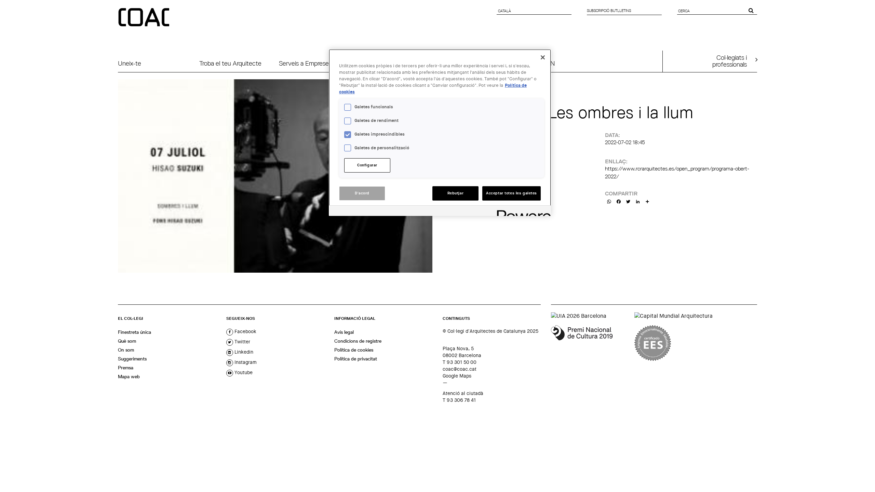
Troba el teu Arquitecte (230, 63)
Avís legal (344, 332)
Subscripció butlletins (609, 10)
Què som (127, 341)
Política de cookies (353, 350)
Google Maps (457, 376)
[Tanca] (542, 57)
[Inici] (144, 17)
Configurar (367, 165)
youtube (243, 372)
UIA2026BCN (536, 63)
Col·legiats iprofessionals (729, 61)
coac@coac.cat (459, 369)
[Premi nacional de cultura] (590, 343)
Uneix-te (129, 63)
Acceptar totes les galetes (511, 193)
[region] (440, 132)
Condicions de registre (357, 341)
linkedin (243, 352)
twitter (241, 342)
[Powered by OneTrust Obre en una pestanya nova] (522, 211)
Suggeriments (132, 359)
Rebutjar (455, 193)
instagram (245, 362)
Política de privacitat (355, 359)
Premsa (125, 368)
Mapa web (129, 376)
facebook (244, 331)
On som (126, 350)
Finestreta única (134, 332)
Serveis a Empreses (305, 63)
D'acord (362, 193)
